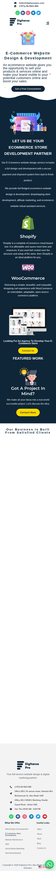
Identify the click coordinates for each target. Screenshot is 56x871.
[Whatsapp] (17, 13)
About (39, 834)
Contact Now (28, 412)
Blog (39, 843)
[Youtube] (45, 816)
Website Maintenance (14, 840)
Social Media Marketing (14, 849)
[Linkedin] (33, 13)
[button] (47, 23)
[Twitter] (38, 13)
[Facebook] (23, 13)
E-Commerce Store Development (13, 834)
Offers (39, 829)
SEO (7, 844)
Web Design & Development (16, 829)
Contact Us (41, 848)
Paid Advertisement (13, 853)
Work (39, 839)
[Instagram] (28, 13)
